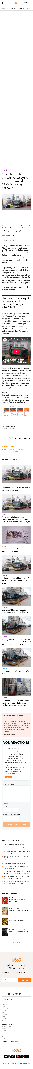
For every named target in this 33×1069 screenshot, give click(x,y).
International (5, 1008)
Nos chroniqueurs (6, 1021)
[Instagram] (24, 994)
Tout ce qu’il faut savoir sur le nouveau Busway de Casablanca (16, 302)
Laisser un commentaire (16, 824)
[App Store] (9, 1056)
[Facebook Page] (9, 994)
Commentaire (8, 784)
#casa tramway (8, 449)
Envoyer (25, 980)
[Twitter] (13, 994)
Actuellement (5, 8)
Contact (4, 1038)
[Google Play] (22, 1056)
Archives (4, 1030)
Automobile (5, 1014)
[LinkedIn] (20, 994)
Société (29, 8)
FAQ (3, 1036)
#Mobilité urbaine (22, 452)
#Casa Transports (8, 446)
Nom (5, 807)
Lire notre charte (9, 735)
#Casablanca (7, 452)
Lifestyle (4, 1018)
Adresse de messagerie (12, 814)
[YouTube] (16, 994)
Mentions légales (6, 1044)
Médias (4, 1012)
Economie (22, 8)
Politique (13, 8)
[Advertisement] (16, 86)
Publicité (4, 1028)
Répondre (8, 777)
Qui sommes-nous (6, 1026)
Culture (4, 1010)
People (3, 1016)
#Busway (20, 449)
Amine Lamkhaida (9, 235)
